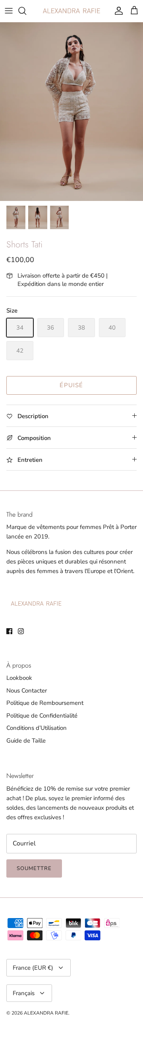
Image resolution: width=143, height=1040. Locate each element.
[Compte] (117, 10)
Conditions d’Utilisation (36, 728)
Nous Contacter (26, 691)
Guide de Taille (26, 741)
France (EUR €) (33, 968)
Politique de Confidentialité (41, 716)
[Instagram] (21, 631)
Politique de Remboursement (44, 703)
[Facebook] (9, 631)
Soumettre (34, 868)
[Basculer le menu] (8, 10)
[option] (71, 111)
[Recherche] (26, 10)
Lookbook (19, 678)
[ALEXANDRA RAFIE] (71, 11)
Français (24, 993)
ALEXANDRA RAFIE (46, 1013)
